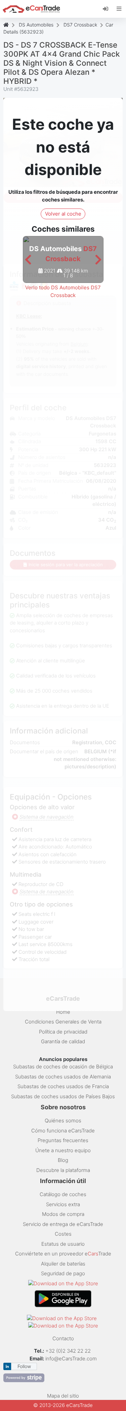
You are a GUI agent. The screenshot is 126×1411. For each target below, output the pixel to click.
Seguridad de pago (63, 1273)
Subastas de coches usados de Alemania (63, 1076)
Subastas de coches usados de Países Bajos (63, 1096)
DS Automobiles (36, 24)
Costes (63, 1234)
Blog (63, 1160)
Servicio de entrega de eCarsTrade (63, 1224)
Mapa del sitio (63, 1396)
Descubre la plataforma (63, 1170)
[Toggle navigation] (119, 8)
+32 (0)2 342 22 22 (68, 1351)
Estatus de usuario (63, 1244)
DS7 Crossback (80, 24)
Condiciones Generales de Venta (63, 1021)
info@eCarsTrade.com (71, 1358)
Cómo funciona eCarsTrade (63, 1130)
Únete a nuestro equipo (63, 1150)
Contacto (63, 1338)
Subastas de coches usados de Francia (63, 1086)
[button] (28, 260)
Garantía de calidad (63, 1041)
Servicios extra (63, 1204)
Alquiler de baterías (63, 1263)
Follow (24, 1366)
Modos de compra (63, 1214)
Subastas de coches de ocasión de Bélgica (63, 1066)
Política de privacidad (63, 1031)
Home (63, 1012)
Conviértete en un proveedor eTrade (63, 1253)
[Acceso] (108, 8)
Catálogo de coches (63, 1194)
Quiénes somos (63, 1120)
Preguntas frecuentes (63, 1140)
